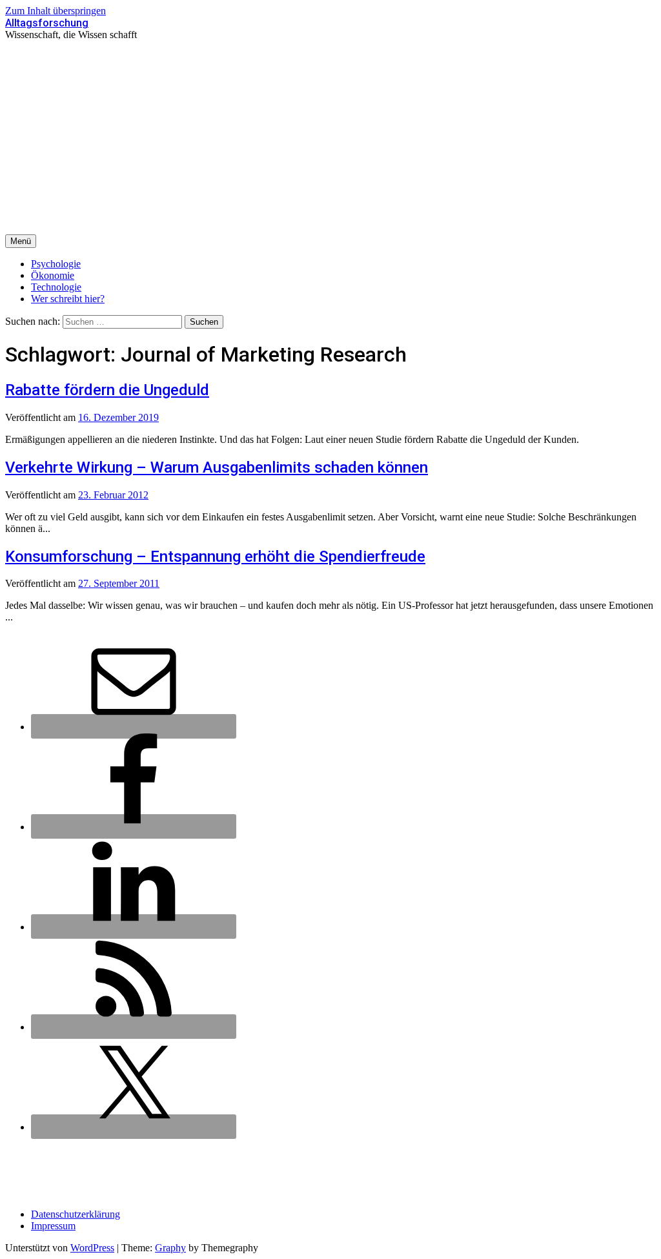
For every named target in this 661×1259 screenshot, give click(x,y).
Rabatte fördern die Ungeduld (107, 390)
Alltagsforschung (46, 23)
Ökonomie (52, 275)
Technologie (56, 286)
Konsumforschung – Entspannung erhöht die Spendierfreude (215, 557)
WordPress (92, 1247)
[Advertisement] (330, 137)
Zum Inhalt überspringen (55, 10)
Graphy (170, 1247)
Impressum (53, 1225)
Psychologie (56, 263)
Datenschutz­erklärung (75, 1214)
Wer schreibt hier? (68, 298)
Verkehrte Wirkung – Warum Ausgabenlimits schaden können (216, 467)
